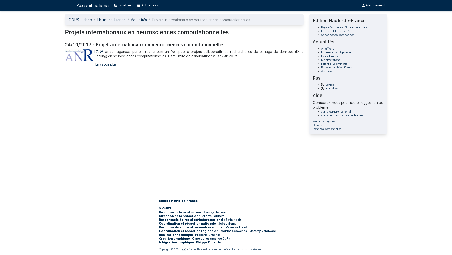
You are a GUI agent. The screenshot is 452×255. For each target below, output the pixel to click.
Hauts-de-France (111, 19)
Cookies (318, 125)
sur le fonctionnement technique (342, 115)
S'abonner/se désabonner (337, 35)
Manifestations (330, 60)
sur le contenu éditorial (336, 111)
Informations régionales (336, 52)
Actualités (139, 19)
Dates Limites (329, 56)
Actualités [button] (148, 5)
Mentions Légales (324, 121)
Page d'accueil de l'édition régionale (344, 27)
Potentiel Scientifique (334, 63)
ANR (99, 51)
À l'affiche (327, 48)
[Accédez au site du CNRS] (69, 5)
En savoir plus (106, 64)
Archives (326, 71)
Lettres (330, 84)
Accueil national (93, 5)
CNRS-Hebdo (80, 19)
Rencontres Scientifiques (337, 67)
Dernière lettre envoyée (336, 31)
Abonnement (375, 5)
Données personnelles (327, 129)
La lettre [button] (125, 5)
